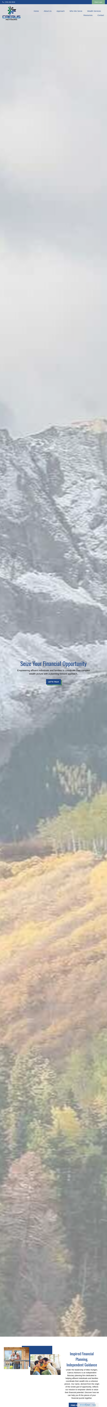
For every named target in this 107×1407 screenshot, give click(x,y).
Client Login (98, 2)
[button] (36, 11)
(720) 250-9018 (10, 2)
